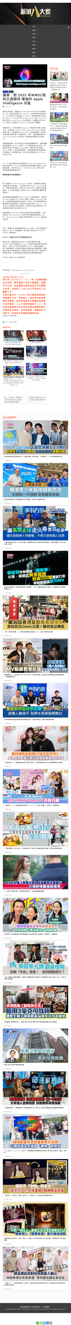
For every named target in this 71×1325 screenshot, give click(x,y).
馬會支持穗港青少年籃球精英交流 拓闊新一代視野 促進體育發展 (24, 499)
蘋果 (15, 322)
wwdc (6, 322)
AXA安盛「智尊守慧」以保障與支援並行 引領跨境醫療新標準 (24, 891)
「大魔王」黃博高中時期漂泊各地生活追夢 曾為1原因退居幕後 (13, 400)
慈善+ (34, 56)
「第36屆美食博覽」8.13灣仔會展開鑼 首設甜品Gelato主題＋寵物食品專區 (28, 632)
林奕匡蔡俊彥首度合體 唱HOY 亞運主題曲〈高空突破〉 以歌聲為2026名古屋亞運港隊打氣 (33, 456)
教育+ (34, 37)
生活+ (34, 41)
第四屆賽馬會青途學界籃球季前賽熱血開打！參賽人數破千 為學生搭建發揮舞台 (29, 719)
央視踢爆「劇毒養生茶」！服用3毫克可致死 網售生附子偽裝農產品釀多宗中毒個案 (30, 1022)
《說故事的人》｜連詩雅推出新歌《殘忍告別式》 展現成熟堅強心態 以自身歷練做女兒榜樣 (33, 762)
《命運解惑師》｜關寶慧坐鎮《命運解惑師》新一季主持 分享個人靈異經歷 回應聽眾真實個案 (34, 1107)
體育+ (34, 48)
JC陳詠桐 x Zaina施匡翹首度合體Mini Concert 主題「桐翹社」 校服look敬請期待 (31, 805)
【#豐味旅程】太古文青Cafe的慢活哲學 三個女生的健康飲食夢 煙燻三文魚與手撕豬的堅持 (33, 848)
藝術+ (34, 52)
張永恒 (5, 91)
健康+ (34, 30)
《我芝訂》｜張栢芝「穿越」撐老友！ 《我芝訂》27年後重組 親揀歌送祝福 (28, 1195)
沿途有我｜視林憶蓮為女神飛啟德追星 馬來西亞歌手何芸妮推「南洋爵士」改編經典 (30, 934)
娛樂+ (34, 45)
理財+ (34, 34)
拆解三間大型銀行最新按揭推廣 (14, 1064)
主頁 (34, 26)
